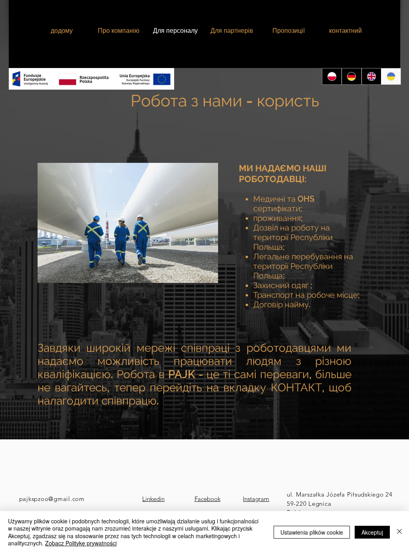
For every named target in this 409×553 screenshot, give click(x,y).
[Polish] (331, 76)
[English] (371, 76)
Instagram (256, 499)
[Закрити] (399, 532)
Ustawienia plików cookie (311, 532)
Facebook (207, 499)
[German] (351, 76)
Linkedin (153, 499)
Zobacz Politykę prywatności (81, 543)
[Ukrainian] (391, 76)
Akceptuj (372, 532)
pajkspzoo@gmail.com (52, 499)
